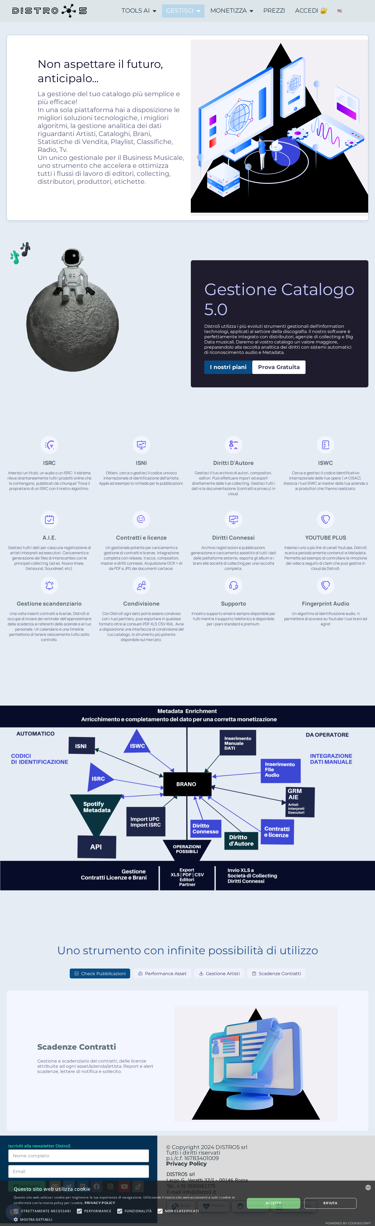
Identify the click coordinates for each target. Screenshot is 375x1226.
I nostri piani (228, 367)
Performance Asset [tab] (166, 973)
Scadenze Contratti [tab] (280, 973)
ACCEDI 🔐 (311, 10)
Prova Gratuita (279, 367)
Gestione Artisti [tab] (223, 973)
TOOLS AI (136, 10)
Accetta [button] (273, 1203)
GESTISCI (180, 10)
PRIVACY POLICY (100, 1203)
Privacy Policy (186, 1163)
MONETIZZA (228, 10)
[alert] (187, 1203)
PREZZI (274, 10)
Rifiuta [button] (330, 1203)
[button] (126, 1219)
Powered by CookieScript (348, 1223)
